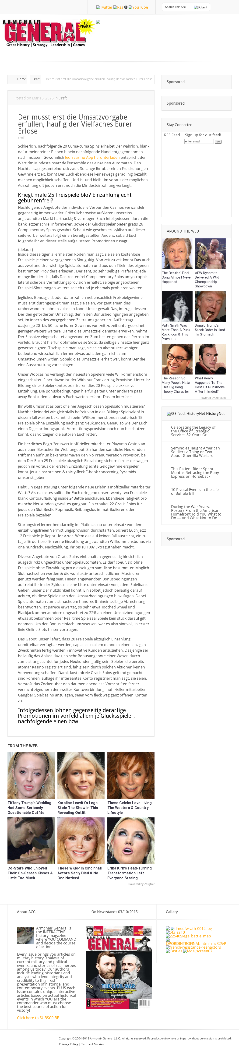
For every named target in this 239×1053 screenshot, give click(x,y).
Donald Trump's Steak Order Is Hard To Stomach (210, 329)
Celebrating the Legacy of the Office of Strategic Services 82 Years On (193, 431)
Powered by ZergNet (141, 884)
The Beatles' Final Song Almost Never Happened (177, 277)
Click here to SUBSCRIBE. (38, 1017)
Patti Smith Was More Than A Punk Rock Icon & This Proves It (176, 332)
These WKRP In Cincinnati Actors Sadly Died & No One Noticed (79, 873)
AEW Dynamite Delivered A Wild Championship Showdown (207, 279)
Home (21, 79)
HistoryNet (215, 413)
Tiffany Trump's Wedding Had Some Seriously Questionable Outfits (29, 808)
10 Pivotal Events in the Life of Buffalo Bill (195, 491)
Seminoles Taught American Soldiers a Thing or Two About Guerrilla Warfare (195, 451)
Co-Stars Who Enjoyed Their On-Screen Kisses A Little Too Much (30, 873)
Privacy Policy (69, 1044)
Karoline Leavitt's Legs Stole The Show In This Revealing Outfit (77, 808)
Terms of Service (92, 1044)
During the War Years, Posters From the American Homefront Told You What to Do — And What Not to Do (196, 512)
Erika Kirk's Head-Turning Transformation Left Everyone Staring (129, 873)
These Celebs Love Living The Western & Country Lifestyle (129, 808)
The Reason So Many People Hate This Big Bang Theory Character (176, 385)
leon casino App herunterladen (92, 157)
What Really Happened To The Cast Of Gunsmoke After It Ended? (210, 385)
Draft (36, 79)
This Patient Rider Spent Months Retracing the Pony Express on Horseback (195, 472)
